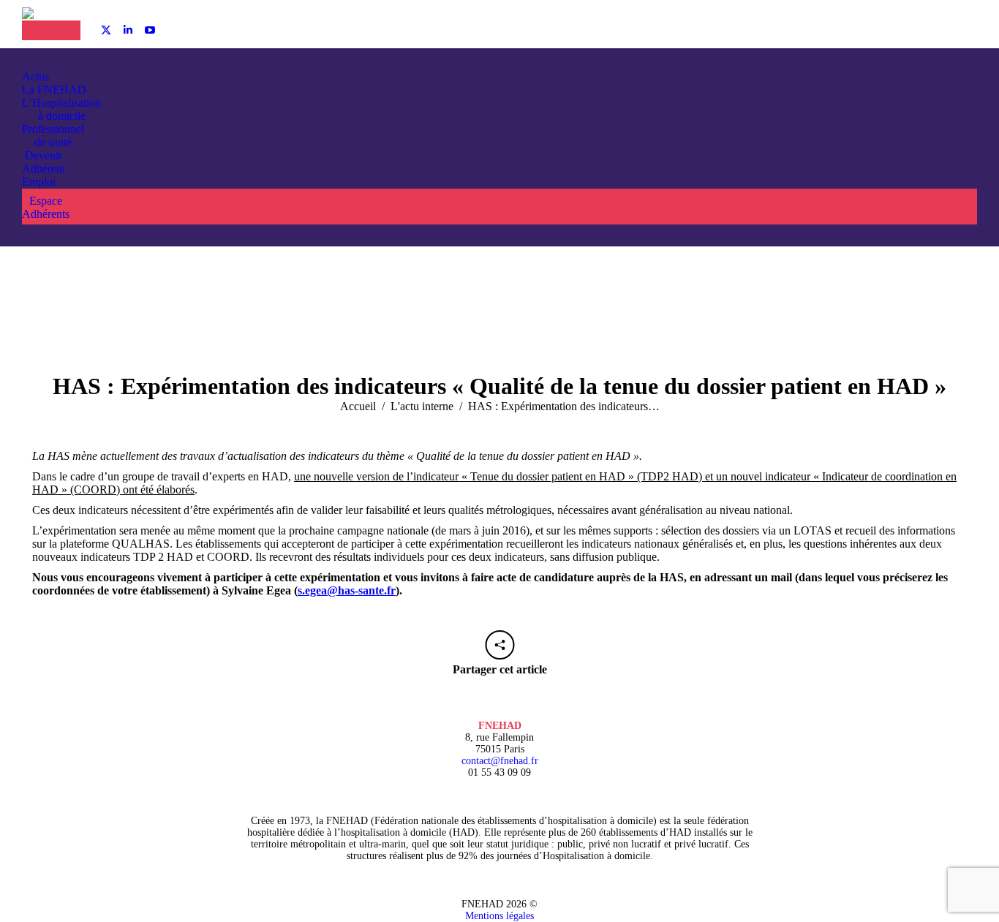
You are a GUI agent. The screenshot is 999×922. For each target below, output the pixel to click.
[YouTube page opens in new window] (149, 29)
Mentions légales (499, 915)
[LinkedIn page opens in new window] (127, 29)
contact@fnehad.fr (499, 760)
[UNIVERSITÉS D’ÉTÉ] (36, 30)
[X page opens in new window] (106, 29)
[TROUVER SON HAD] (65, 30)
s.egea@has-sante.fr (347, 590)
